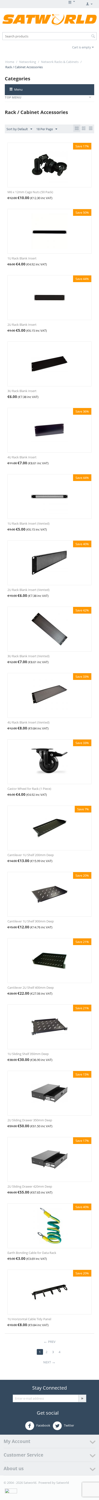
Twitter (68, 1425)
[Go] (82, 1398)
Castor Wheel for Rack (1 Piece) (29, 788)
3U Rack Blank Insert (22, 391)
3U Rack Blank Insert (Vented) (28, 656)
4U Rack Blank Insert (22, 457)
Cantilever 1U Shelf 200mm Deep (30, 855)
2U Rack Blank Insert (22, 324)
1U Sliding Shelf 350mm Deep (28, 1054)
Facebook (43, 1425)
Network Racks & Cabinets (60, 62)
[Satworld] (49, 19)
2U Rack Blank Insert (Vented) (28, 590)
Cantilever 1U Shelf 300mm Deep (30, 921)
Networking (27, 62)
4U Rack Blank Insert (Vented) (28, 722)
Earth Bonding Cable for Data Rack (31, 1253)
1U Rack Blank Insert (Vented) (28, 523)
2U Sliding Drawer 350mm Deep (29, 1120)
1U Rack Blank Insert (22, 258)
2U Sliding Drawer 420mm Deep (29, 1186)
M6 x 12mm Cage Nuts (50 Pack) (30, 192)
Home (9, 62)
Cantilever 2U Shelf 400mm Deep (30, 987)
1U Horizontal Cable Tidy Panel (29, 1319)
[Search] (93, 36)
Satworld (62, 1482)
